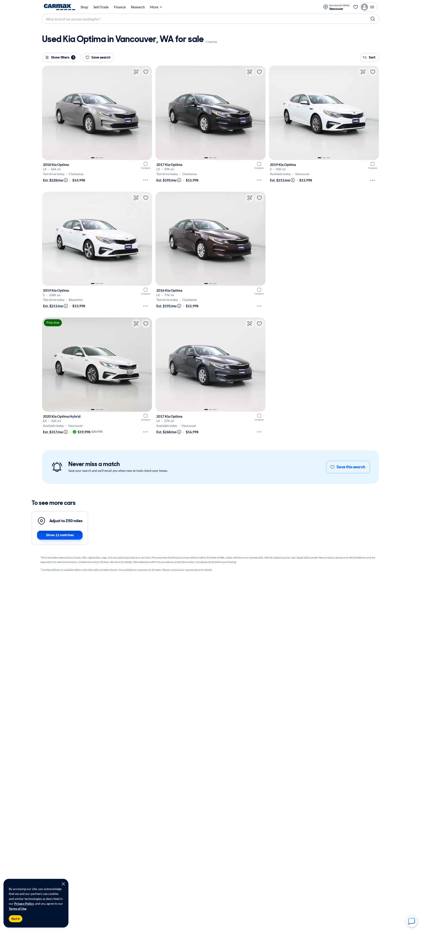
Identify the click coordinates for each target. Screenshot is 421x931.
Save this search (351, 467)
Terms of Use (17, 908)
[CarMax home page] (59, 7)
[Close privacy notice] (63, 884)
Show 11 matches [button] (60, 535)
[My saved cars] (355, 7)
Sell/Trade (101, 7)
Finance (120, 7)
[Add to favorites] (145, 71)
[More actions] (145, 180)
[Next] (146, 113)
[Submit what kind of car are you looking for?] (373, 19)
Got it (15, 919)
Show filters (62, 57)
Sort (372, 57)
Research (138, 7)
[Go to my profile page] (368, 7)
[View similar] (136, 71)
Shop (84, 7)
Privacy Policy (24, 903)
